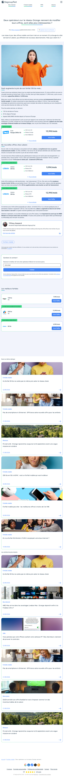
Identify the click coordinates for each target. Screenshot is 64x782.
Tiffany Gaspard (15, 30)
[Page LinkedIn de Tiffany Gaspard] (60, 233)
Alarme (53, 5)
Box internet (11, 5)
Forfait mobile (28, 5)
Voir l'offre (56, 301)
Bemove (36, 774)
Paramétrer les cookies (45, 774)
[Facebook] (32, 765)
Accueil (3, 759)
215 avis (38, 772)
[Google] (25, 765)
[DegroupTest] (9, 2)
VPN (41, 5)
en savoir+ (9, 248)
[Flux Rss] (38, 765)
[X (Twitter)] (35, 765)
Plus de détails (32, 140)
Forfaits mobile (8, 242)
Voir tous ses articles (9, 233)
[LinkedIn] (28, 765)
